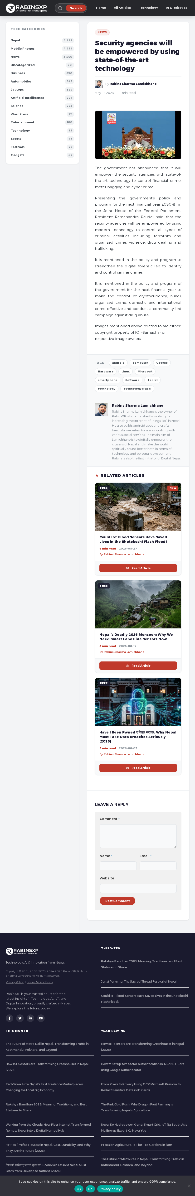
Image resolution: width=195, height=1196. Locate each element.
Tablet (152, 380)
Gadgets (17, 155)
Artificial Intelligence (27, 98)
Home (101, 8)
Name (106, 856)
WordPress (19, 114)
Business (18, 73)
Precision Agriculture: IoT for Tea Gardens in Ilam (136, 1145)
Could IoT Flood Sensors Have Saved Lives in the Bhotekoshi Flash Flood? (133, 539)
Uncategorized (23, 65)
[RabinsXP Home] (27, 8)
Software (132, 380)
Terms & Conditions (40, 982)
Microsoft (145, 371)
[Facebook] (9, 1018)
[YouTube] (41, 1018)
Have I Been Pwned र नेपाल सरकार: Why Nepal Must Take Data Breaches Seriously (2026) (137, 736)
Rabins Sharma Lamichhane (133, 84)
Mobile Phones (22, 48)
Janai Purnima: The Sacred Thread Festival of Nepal (138, 981)
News (15, 56)
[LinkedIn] (30, 1018)
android (118, 362)
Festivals (17, 147)
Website (107, 878)
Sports (16, 138)
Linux (126, 371)
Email (145, 856)
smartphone (107, 380)
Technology (148, 8)
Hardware (105, 371)
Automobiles (21, 81)
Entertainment (22, 122)
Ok (79, 1189)
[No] (189, 1185)
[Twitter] (20, 1018)
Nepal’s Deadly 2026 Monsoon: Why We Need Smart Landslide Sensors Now (136, 636)
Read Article (141, 568)
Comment (110, 819)
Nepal (15, 40)
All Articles (122, 8)
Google (162, 362)
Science (17, 106)
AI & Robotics (176, 8)
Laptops (17, 89)
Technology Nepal (137, 388)
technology (106, 388)
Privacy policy (110, 1189)
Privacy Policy (15, 982)
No (90, 1189)
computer (140, 362)
